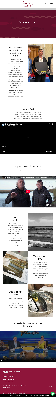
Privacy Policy (6, 385)
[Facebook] (49, 386)
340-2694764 (9, 381)
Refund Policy (6, 387)
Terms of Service (15, 385)
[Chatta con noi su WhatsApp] (53, 394)
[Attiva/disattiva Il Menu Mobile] (4, 3)
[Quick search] (47, 3)
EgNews (17, 96)
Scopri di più (15, 245)
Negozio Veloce (52, 198)
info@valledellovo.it (8, 379)
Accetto (47, 395)
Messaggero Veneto (15, 94)
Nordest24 (11, 96)
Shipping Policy (23, 385)
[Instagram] (51, 386)
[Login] (45, 3)
